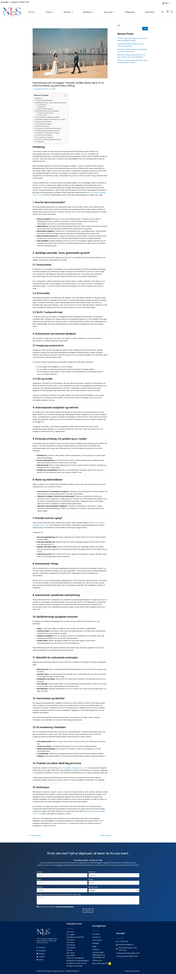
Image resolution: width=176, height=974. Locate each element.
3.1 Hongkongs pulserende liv (45, 113)
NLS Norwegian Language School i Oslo (74, 768)
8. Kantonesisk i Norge (42, 126)
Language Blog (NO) (41, 89)
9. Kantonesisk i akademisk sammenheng (48, 128)
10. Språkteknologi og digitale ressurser (47, 130)
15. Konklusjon (39, 141)
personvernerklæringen (65, 907)
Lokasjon (40, 887)
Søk (118, 25)
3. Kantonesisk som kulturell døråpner (47, 111)
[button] (162, 12)
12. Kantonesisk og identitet (43, 135)
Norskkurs (67, 12)
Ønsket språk (93, 887)
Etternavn (91, 872)
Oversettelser (149, 12)
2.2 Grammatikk (41, 106)
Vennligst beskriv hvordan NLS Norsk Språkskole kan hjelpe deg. (59, 894)
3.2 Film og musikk (42, 115)
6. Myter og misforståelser (43, 121)
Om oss (31, 12)
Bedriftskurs (87, 12)
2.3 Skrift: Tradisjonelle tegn (44, 108)
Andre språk (108, 12)
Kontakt (49, 12)
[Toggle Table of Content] (64, 95)
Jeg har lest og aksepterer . (56, 907)
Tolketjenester (130, 12)
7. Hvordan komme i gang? (43, 124)
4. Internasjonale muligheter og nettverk (47, 117)
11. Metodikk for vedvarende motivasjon (47, 133)
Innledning (38, 98)
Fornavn (39, 872)
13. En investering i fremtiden (44, 137)
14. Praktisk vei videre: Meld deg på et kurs (48, 139)
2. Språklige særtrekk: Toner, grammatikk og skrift (50, 102)
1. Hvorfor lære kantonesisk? (44, 100)
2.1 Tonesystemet (42, 104)
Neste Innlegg (106, 835)
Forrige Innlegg (34, 835)
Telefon (91, 879)
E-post (39, 879)
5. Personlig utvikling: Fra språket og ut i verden (50, 119)
